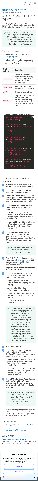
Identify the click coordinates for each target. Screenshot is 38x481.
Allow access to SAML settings (15, 430)
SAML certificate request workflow (14, 439)
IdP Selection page (21, 260)
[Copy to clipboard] (32, 117)
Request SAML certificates (10, 10)
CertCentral (5, 9)
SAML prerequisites (11, 57)
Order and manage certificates (17, 9)
